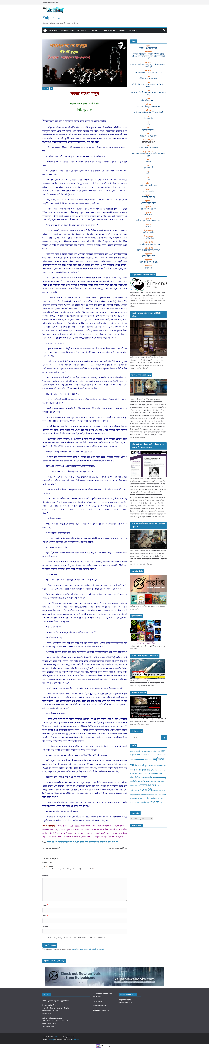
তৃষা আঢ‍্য (163, 770)
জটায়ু (131, 770)
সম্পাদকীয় (148, 268)
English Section (136, 751)
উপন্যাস (159, 755)
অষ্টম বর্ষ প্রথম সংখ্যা (151, 755)
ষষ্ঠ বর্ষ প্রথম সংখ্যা (158, 798)
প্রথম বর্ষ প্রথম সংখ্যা (152, 795)
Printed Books (109, 30)
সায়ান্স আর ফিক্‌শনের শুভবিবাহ (148, 244)
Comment (46, 875)
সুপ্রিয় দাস (115, 842)
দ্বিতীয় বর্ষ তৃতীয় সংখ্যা (141, 781)
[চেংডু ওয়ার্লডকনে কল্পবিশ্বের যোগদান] (148, 279)
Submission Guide (67, 30)
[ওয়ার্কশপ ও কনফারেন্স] (145, 697)
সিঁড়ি (148, 124)
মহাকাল (148, 161)
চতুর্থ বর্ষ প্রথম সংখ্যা (160, 765)
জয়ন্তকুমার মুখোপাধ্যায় (65, 842)
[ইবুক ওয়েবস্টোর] (145, 621)
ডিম (148, 179)
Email (45, 916)
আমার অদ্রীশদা (148, 191)
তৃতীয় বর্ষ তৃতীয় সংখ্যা (142, 769)
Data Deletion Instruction (101, 1010)
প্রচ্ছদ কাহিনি (155, 790)
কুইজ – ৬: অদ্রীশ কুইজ (148, 48)
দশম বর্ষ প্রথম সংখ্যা (138, 773)
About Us (80, 30)
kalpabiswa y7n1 (147, 751)
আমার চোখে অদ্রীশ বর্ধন (148, 185)
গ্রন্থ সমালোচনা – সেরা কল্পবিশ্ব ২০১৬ (148, 72)
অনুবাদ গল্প (45, 88)
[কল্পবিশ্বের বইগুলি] (148, 576)
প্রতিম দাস (161, 790)
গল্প (51, 88)
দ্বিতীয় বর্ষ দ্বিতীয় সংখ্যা (92, 842)
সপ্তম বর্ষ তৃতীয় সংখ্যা (137, 802)
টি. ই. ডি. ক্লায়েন (78, 842)
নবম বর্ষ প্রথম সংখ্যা (148, 785)
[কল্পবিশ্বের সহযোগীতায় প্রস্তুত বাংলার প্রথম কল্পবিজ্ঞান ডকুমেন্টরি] (148, 532)
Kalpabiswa (52, 18)
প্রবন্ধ (159, 794)
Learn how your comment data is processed (88, 949)
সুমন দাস (162, 802)
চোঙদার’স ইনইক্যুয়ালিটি (52, 848)
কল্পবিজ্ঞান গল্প (148, 760)
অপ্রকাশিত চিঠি (148, 238)
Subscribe (121, 30)
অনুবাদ (158, 751)
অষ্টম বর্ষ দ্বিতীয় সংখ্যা (140, 755)
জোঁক (148, 173)
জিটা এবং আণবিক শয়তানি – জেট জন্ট (148, 112)
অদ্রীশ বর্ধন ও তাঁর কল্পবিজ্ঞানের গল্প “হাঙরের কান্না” (148, 85)
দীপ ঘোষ (151, 774)
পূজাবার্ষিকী (146, 790)
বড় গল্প (137, 798)
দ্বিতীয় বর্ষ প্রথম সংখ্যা (135, 785)
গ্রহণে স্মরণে (148, 214)
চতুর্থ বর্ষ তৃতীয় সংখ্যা (145, 765)
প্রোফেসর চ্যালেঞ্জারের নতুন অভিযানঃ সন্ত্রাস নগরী (148, 154)
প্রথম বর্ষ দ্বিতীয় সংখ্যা (142, 795)
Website (45, 926)
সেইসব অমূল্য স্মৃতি (148, 203)
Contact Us (133, 30)
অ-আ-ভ (148, 226)
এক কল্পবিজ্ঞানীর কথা (148, 209)
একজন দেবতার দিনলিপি (116, 848)
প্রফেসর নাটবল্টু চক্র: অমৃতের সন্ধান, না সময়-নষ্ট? (148, 93)
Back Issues (53, 30)
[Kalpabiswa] (45, 30)
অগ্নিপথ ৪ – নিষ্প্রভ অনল (148, 78)
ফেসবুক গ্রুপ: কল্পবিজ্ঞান (125, 1003)
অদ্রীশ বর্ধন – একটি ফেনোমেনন (148, 220)
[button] (85, 30)
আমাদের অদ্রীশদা (148, 197)
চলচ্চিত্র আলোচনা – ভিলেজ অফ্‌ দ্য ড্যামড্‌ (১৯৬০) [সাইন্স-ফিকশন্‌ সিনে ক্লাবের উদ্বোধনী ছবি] (148, 56)
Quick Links (94, 30)
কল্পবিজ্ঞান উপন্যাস (140, 760)
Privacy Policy (97, 1001)
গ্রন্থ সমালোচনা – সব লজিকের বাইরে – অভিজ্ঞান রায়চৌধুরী (148, 65)
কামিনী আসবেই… (148, 130)
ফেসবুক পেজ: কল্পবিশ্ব (125, 1000)
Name (45, 905)
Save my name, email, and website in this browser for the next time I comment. (75, 938)
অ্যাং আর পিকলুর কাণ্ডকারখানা (148, 106)
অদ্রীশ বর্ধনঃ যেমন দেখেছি (148, 262)
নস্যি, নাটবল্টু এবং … (148, 100)
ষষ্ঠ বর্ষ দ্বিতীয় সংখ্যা (147, 798)
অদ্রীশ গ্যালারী (148, 232)
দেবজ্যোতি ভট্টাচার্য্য (151, 777)
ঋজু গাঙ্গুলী (164, 755)
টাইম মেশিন (148, 118)
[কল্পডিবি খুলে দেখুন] (148, 321)
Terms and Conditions (100, 1006)
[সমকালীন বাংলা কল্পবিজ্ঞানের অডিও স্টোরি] (147, 661)
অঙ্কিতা (154, 751)
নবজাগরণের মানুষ (105, 842)
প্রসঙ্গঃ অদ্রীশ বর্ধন (148, 256)
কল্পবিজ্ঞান (133, 760)
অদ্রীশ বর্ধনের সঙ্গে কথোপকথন (148, 250)
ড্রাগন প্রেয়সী (148, 167)
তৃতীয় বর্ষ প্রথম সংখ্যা (156, 770)
